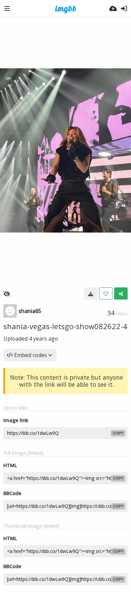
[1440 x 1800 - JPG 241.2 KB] (90, 293)
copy (118, 433)
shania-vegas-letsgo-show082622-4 (65, 326)
